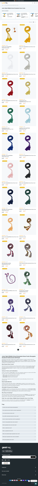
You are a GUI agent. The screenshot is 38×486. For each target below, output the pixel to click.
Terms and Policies (33, 483)
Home (2, 5)
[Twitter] (7, 460)
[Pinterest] (9, 460)
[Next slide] (35, 15)
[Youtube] (5, 460)
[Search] (33, 3)
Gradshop (5, 483)
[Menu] (1, 3)
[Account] (35, 3)
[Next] (21, 349)
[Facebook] (2, 460)
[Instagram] (4, 460)
